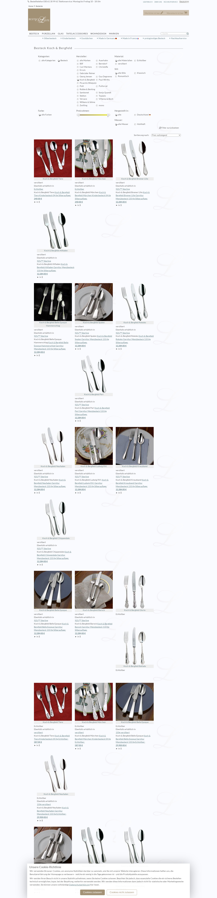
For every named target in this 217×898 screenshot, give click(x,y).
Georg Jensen (86, 76)
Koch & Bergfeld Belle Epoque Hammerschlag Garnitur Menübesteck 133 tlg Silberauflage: (51, 347)
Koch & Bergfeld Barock (94, 610)
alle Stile (122, 73)
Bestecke (39, 6)
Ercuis (82, 70)
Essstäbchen (87, 38)
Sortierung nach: (141, 135)
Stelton (83, 96)
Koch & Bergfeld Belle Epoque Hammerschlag (53, 324)
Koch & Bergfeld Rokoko (135, 322)
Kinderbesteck (69, 38)
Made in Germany (107, 38)
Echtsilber (141, 60)
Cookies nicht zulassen (122, 892)
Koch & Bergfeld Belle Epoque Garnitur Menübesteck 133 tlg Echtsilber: (133, 740)
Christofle (103, 67)
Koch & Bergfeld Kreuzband (134, 466)
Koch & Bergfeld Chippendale (56, 538)
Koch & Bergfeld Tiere (53, 179)
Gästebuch (147, 2)
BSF (81, 63)
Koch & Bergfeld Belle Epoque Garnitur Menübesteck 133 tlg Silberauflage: (51, 628)
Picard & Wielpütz (88, 83)
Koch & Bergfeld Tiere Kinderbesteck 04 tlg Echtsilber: (52, 739)
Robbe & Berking (87, 89)
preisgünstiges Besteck (155, 38)
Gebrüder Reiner (87, 73)
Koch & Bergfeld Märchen (94, 179)
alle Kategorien (48, 60)
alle (119, 114)
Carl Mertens (86, 67)
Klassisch (141, 73)
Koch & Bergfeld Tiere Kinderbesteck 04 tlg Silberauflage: (52, 195)
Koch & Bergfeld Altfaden (56, 250)
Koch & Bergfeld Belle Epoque (53, 610)
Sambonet (84, 92)
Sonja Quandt (105, 92)
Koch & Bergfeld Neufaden (53, 466)
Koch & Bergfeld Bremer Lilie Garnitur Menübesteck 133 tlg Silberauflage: (133, 197)
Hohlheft (141, 124)
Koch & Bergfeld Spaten (94, 322)
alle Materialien (125, 60)
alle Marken (85, 60)
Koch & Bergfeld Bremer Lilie (134, 179)
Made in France (130, 38)
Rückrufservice (171, 2)
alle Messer (123, 124)
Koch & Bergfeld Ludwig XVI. (94, 466)
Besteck (64, 60)
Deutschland (143, 114)
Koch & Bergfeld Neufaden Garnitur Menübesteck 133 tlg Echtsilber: (53, 812)
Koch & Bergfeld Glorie (134, 610)
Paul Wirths (104, 80)
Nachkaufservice (178, 38)
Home (30, 6)
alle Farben (46, 114)
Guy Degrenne (105, 76)
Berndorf (103, 63)
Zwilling (83, 105)
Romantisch (123, 76)
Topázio (102, 96)
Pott (82, 86)
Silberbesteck (50, 38)
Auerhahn (103, 60)
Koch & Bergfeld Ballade (135, 666)
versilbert (122, 63)
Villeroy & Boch (106, 99)
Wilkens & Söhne (87, 102)
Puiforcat (103, 86)
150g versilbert (123, 732)
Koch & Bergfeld (87, 80)
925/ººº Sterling (123, 189)
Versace (83, 99)
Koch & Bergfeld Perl (93, 394)
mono (101, 105)
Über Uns (158, 2)
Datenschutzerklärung (79, 885)
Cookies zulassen (92, 892)
